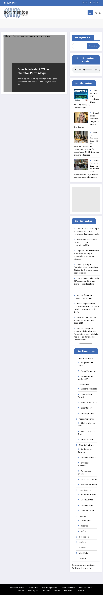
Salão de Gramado (89, 402)
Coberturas (84, 384)
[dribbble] (90, 2)
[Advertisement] (85, 199)
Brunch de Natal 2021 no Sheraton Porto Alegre (33, 71)
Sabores (84, 526)
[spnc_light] (100, 13)
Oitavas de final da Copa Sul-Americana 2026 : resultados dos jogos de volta (86, 231)
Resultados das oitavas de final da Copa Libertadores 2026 (85, 242)
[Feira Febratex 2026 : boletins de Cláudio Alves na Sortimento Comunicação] (81, 96)
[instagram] (94, 2)
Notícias (82, 542)
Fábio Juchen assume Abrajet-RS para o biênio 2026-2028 (85, 320)
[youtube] (97, 2)
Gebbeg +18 (84, 537)
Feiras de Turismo (88, 457)
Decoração (86, 520)
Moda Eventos (87, 500)
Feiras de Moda (87, 505)
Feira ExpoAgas (87, 413)
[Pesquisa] (95, 13)
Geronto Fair (86, 408)
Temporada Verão (89, 479)
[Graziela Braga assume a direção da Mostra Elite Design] (81, 118)
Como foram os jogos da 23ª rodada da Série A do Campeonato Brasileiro (86, 281)
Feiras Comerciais (88, 371)
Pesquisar (93, 46)
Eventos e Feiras (86, 358)
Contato (82, 558)
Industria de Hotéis (89, 485)
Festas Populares (86, 419)
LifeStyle (82, 516)
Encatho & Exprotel (89, 389)
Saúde (83, 531)
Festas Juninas (87, 439)
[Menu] (90, 12)
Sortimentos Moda (89, 494)
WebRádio (83, 553)
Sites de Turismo (86, 445)
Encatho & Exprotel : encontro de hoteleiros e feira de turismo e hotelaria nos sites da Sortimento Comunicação (86, 334)
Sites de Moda (85, 490)
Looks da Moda (87, 510)
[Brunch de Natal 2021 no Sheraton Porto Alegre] (34, 63)
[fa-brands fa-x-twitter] (86, 2)
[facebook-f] (83, 2)
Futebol (82, 547)
